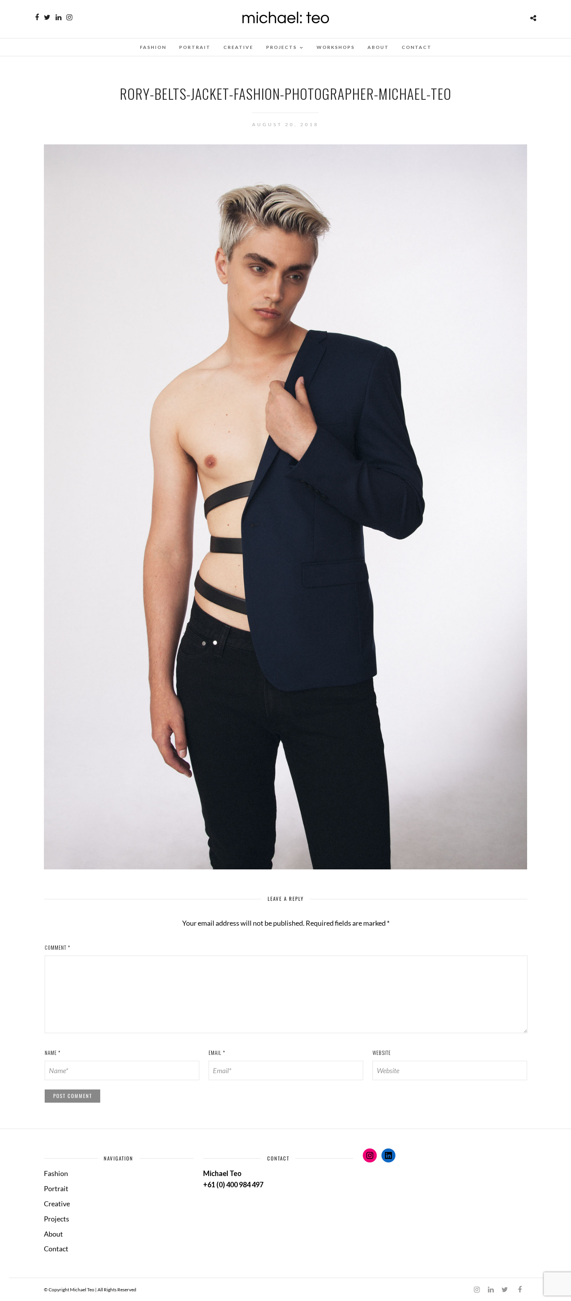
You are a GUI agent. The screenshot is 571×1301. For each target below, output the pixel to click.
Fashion (153, 47)
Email (217, 1052)
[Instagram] (69, 17)
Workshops (336, 47)
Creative (238, 47)
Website (382, 1052)
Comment (57, 947)
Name (53, 1052)
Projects (281, 47)
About (378, 47)
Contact (417, 47)
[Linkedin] (58, 17)
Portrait (195, 47)
